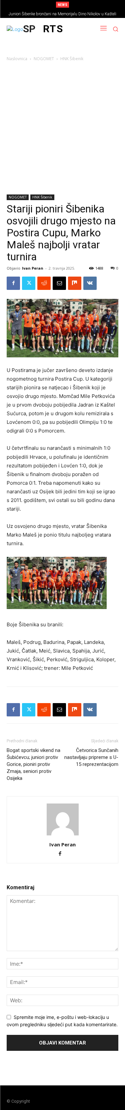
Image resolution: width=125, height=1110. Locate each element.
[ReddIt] (44, 283)
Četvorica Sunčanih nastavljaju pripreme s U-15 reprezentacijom (91, 757)
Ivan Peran (32, 268)
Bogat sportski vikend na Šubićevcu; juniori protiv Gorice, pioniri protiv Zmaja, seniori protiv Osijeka (33, 764)
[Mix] (74, 283)
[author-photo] (63, 835)
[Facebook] (13, 283)
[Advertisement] (62, 129)
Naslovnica (17, 59)
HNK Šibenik (71, 59)
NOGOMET (44, 59)
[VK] (90, 283)
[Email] (59, 283)
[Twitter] (28, 283)
